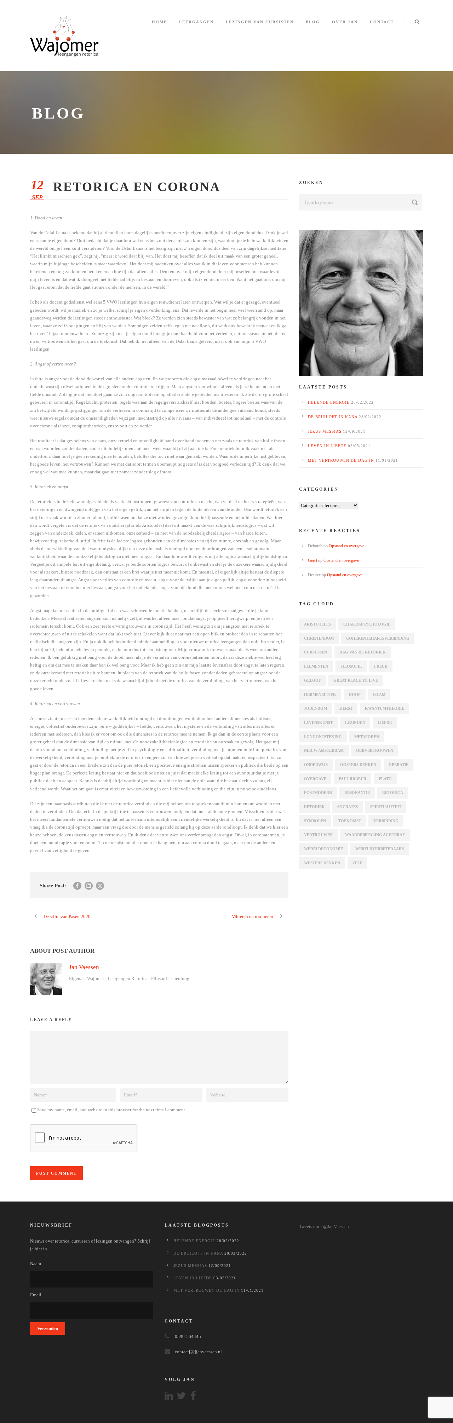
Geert (312, 560)
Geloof (312, 680)
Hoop (355, 694)
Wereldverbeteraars (379, 849)
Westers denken (322, 863)
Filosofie (351, 666)
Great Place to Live (355, 680)
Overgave (315, 779)
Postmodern (318, 792)
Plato (385, 779)
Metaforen (366, 736)
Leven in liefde (327, 446)
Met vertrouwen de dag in (341, 460)
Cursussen (315, 652)
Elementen (316, 666)
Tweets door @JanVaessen (324, 1226)
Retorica (392, 792)
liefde (385, 722)
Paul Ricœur (352, 779)
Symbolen (315, 821)
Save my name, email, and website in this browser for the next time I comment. (111, 1109)
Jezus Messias (325, 431)
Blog (313, 22)
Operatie (398, 764)
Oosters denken (358, 764)
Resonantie (357, 792)
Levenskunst (318, 722)
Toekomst (349, 821)
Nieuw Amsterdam (324, 750)
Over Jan (345, 22)
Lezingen (355, 722)
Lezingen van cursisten (260, 22)
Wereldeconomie (323, 849)
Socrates (347, 807)
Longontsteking (323, 736)
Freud (381, 666)
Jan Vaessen (84, 967)
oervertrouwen (374, 750)
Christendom (319, 638)
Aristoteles (317, 624)
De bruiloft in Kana (332, 417)
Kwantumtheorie (384, 708)
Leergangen (196, 22)
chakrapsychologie (366, 624)
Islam (379, 694)
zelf (357, 863)
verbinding (385, 821)
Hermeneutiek (320, 694)
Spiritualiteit (385, 807)
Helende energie (329, 402)
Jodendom (315, 708)
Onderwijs (316, 764)
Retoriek (314, 807)
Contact (382, 22)
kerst (345, 708)
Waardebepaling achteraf (375, 835)
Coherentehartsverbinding (377, 638)
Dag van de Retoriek (362, 652)
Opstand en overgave (346, 545)
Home (159, 22)
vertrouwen (318, 835)
